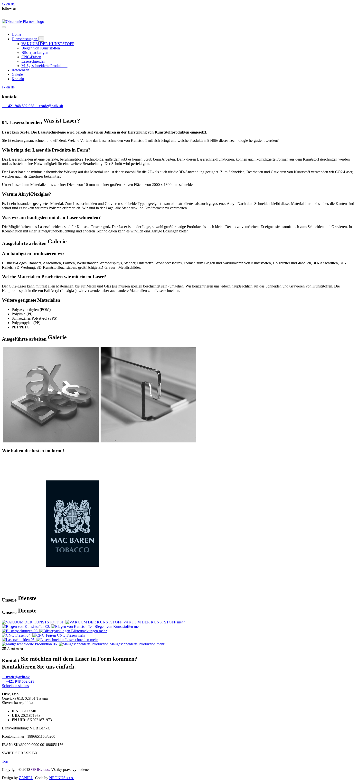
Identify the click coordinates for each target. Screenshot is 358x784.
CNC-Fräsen (31, 57)
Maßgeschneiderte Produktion (44, 66)
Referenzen (20, 70)
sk (3, 4)
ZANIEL (26, 778)
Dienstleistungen (25, 39)
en (8, 4)
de (13, 4)
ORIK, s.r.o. (41, 769)
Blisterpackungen (34, 52)
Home (16, 34)
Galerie (17, 74)
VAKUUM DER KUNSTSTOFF (47, 44)
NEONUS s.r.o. (61, 778)
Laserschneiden (33, 61)
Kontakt (18, 79)
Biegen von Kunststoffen (40, 48)
